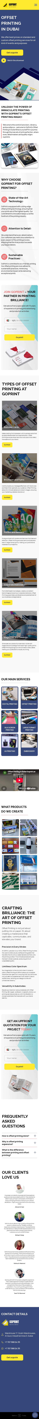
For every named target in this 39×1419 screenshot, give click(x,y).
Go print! (19, 337)
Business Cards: (12, 427)
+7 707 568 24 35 (12, 1342)
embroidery (29, 751)
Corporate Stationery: (14, 584)
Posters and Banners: (14, 532)
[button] (3, 60)
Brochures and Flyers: (14, 479)
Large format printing (29, 728)
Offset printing (29, 704)
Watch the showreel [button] (15, 60)
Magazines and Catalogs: (16, 637)
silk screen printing (9, 728)
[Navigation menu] (35, 5)
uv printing (9, 751)
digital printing (9, 704)
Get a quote (12, 52)
